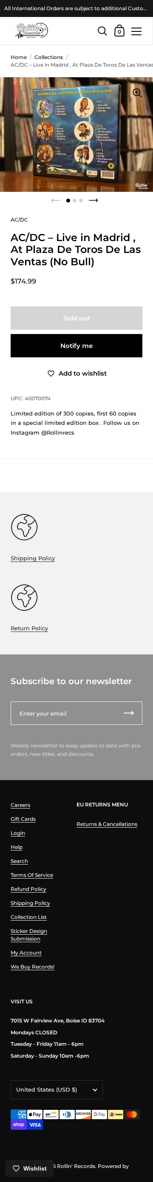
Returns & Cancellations (106, 824)
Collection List (29, 917)
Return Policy (29, 628)
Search (19, 861)
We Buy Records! (32, 966)
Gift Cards (23, 819)
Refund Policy (28, 889)
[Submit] (129, 713)
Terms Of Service (32, 875)
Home (19, 57)
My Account (26, 952)
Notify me (76, 346)
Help (17, 847)
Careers (20, 805)
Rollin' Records (76, 1166)
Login (18, 833)
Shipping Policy (33, 558)
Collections (48, 57)
